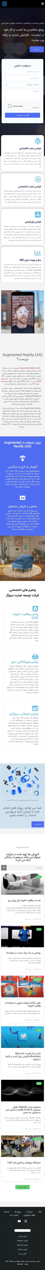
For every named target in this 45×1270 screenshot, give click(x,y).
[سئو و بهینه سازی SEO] (38, 252)
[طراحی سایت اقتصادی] (38, 141)
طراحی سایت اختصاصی (29, 187)
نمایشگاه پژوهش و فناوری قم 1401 (24, 1163)
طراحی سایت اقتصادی (30, 148)
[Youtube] (19, 1221)
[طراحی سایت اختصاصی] (38, 179)
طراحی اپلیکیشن (33, 222)
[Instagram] (25, 1221)
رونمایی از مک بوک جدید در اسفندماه (23, 953)
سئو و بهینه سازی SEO (30, 260)
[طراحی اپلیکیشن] (38, 214)
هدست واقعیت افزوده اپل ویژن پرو (24, 900)
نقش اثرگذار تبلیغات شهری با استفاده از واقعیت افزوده (23, 1004)
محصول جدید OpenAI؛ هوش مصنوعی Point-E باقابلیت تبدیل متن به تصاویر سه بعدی (23, 1110)
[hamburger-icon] (42, 3)
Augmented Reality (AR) (30, 368)
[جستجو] (4, 867)
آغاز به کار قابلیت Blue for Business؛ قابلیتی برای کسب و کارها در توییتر (23, 1056)
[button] (22, 1187)
